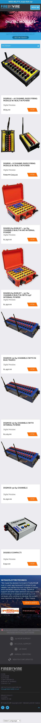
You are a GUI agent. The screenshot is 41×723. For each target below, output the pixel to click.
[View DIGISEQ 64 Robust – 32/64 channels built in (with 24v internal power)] (20, 268)
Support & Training (8, 681)
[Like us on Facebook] (3, 707)
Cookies (4, 697)
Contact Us (5, 683)
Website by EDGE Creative (31, 703)
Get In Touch (21, 38)
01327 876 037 (20, 2)
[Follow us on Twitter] (8, 707)
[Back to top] (38, 707)
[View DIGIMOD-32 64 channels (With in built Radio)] (20, 325)
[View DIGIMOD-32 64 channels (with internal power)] (20, 390)
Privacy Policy (6, 695)
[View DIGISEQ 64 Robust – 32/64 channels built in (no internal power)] (20, 203)
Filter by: (6, 46)
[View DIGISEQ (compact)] (20, 527)
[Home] (12, 7)
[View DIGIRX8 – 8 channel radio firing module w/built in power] (20, 134)
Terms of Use (6, 699)
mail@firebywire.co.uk (10, 689)
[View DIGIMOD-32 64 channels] (20, 455)
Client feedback (7, 679)
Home (3, 674)
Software (5, 678)
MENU (34, 7)
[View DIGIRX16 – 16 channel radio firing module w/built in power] (20, 69)
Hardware (5, 676)
